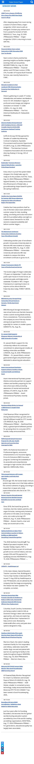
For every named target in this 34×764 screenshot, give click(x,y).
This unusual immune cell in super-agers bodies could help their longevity (12, 476)
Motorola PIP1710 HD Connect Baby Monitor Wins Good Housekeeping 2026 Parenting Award (12, 668)
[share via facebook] (2, 748)
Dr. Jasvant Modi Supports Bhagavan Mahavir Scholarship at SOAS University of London (11, 336)
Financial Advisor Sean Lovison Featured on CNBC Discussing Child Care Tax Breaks (12, 51)
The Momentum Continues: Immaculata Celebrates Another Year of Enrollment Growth (11, 234)
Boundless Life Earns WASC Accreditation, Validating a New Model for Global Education (11, 704)
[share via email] (2, 743)
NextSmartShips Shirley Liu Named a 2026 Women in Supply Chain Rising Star (12, 407)
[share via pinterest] (2, 753)
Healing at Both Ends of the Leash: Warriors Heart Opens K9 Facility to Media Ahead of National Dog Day (12, 635)
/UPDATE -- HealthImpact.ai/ (10, 566)
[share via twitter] (2, 745)
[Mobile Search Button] (32, 2)
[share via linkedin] (2, 750)
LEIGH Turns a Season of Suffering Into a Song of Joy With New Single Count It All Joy (11, 15)
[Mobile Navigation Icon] (2, 2)
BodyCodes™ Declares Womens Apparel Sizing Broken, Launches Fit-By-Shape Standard (11, 165)
